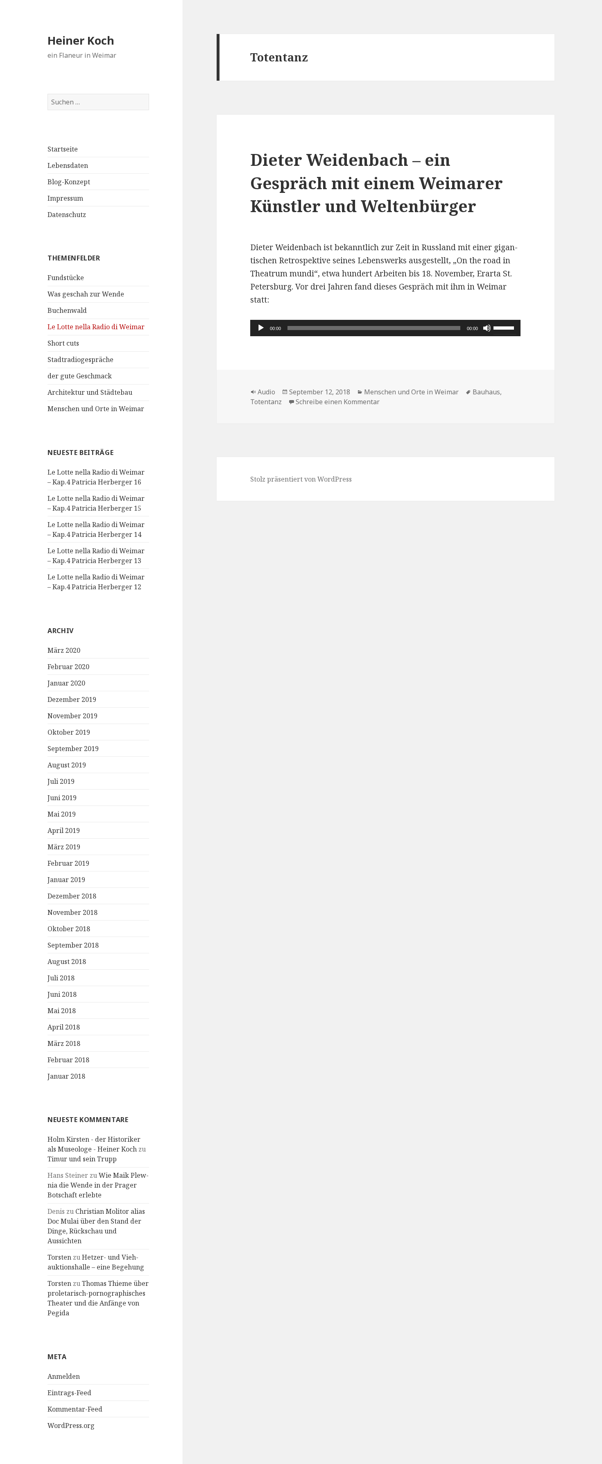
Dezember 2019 (72, 699)
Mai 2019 (62, 814)
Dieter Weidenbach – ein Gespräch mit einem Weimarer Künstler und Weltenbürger (376, 183)
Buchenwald (67, 310)
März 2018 (64, 1043)
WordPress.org (71, 1425)
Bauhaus (486, 391)
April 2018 (64, 1027)
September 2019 (73, 748)
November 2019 (72, 715)
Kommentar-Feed (75, 1409)
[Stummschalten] (487, 328)
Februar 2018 (68, 1059)
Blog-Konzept (69, 181)
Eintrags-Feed (69, 1392)
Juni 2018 (62, 994)
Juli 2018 (61, 977)
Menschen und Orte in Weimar (96, 408)
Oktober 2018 (69, 928)
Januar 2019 (66, 879)
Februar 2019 (68, 863)
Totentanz (266, 401)
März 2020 (64, 650)
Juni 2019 (62, 797)
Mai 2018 (62, 1010)
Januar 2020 (66, 683)
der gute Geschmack (80, 375)
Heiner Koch (81, 40)
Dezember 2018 (72, 896)
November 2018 (72, 912)
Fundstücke (66, 277)
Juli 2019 (61, 781)
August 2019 (67, 764)
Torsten (59, 1257)
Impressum (65, 198)
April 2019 (64, 830)
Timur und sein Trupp (82, 1158)
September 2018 (73, 945)
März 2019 (64, 846)
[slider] (504, 327)
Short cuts (63, 343)
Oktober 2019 (69, 732)
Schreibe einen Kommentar (338, 401)
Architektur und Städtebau (90, 392)
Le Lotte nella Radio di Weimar (96, 326)
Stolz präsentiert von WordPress (301, 479)
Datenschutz (67, 214)
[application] (385, 328)
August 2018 (67, 961)
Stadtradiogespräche (80, 359)
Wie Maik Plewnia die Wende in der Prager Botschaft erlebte (98, 1185)
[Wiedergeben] (261, 328)
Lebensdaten (68, 165)
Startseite (63, 149)
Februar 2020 (68, 666)
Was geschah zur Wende (86, 294)
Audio (266, 391)
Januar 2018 (66, 1076)
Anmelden (64, 1376)
